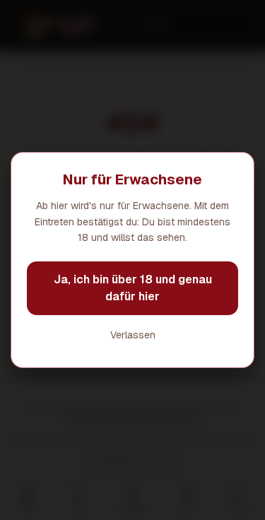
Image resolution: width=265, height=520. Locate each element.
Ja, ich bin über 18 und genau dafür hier (133, 288)
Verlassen (132, 335)
